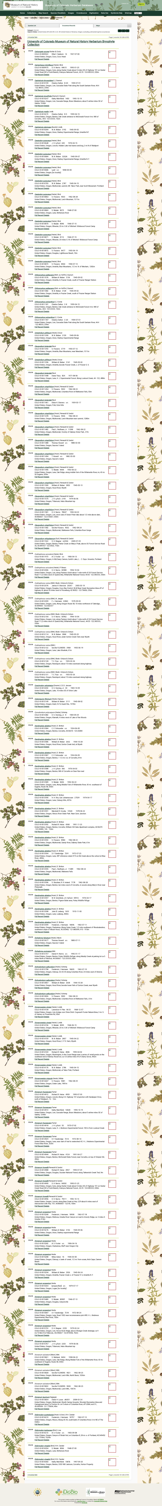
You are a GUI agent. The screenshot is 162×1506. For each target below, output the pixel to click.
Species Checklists (58, 13)
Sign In (141, 4)
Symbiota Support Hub (100, 1501)
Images (71, 13)
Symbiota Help (116, 13)
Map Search (43, 13)
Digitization (94, 13)
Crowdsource (81, 13)
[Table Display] (120, 30)
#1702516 (101, 1499)
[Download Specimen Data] (124, 30)
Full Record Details (42, 59)
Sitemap (128, 13)
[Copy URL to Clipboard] (127, 30)
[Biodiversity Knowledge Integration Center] (125, 1492)
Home (22, 13)
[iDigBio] (66, 1492)
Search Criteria (44, 18)
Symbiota (84, 1502)
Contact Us (125, 3)
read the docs (81, 1501)
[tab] (42, 25)
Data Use (104, 13)
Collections (31, 13)
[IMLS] (95, 1492)
